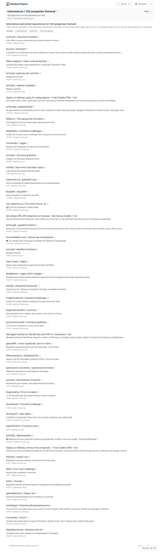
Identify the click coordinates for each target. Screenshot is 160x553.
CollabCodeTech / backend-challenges (26, 298)
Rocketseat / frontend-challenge (23, 404)
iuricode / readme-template (20, 85)
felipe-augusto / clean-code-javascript (26, 61)
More (147, 11)
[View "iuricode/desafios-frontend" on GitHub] (37, 249)
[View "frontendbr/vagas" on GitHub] (27, 143)
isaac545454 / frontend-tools (22, 426)
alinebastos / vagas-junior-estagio (24, 273)
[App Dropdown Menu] (151, 4)
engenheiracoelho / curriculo (21, 310)
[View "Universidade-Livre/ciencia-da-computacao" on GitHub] (55, 237)
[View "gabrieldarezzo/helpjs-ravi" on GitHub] (36, 493)
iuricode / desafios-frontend (21, 249)
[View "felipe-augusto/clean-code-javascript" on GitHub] (48, 61)
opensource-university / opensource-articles (29, 367)
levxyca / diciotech (16, 49)
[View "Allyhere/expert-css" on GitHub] (29, 457)
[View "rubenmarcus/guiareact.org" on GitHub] (37, 180)
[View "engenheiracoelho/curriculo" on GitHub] (38, 310)
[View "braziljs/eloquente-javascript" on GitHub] (39, 286)
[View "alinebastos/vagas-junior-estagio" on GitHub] (43, 274)
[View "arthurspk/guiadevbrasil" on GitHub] (34, 107)
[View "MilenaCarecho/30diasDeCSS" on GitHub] (40, 356)
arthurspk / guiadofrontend (20, 225)
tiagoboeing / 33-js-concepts (21, 392)
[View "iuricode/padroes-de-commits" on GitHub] (40, 73)
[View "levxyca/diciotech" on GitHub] (27, 49)
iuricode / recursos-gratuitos (21, 155)
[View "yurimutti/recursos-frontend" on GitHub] (38, 37)
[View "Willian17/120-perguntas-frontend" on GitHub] (44, 119)
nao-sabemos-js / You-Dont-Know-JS (26, 203)
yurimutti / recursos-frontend (21, 37)
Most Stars (33, 31)
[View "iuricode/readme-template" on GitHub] (36, 85)
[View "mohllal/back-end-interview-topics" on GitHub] (45, 167)
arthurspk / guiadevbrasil (19, 106)
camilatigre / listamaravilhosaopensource (27, 505)
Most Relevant (21, 31)
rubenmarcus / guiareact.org (21, 179)
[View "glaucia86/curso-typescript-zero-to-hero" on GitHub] (52, 344)
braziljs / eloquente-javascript (21, 285)
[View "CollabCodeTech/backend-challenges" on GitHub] (48, 298)
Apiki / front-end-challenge (20, 469)
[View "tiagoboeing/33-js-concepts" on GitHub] (38, 392)
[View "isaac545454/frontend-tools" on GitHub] (39, 426)
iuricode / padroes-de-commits (22, 73)
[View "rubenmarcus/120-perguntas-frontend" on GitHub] (57, 11)
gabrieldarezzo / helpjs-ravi (20, 493)
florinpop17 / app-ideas (18, 413)
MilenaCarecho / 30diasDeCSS (22, 355)
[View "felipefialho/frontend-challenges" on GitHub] (43, 131)
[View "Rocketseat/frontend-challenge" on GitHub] (42, 404)
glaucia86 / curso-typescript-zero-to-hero (28, 343)
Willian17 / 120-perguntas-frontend (24, 119)
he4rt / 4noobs (14, 481)
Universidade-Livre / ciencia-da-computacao (29, 237)
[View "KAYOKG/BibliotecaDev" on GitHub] (33, 436)
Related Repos (19, 4)
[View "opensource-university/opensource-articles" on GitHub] (55, 368)
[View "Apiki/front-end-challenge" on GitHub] (36, 469)
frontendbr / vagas (16, 143)
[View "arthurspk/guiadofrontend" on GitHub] (36, 225)
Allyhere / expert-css (17, 457)
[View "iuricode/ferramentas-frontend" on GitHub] (41, 380)
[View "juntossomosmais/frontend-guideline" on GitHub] (48, 322)
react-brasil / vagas (16, 261)
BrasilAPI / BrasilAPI (16, 191)
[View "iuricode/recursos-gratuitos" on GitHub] (37, 155)
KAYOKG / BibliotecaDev (19, 435)
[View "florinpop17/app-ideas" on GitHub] (32, 414)
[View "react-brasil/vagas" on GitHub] (28, 262)
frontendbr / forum (16, 517)
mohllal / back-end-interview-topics (25, 167)
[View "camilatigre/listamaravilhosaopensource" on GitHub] (51, 505)
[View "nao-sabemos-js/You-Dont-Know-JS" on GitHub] (48, 204)
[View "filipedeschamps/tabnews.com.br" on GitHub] (44, 530)
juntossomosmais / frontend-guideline (26, 322)
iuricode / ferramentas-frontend (23, 380)
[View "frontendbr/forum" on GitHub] (27, 518)
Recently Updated (46, 31)
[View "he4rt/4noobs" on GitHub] (24, 481)
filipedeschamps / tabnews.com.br (24, 529)
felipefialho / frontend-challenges (23, 131)
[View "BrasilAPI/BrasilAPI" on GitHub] (28, 192)
